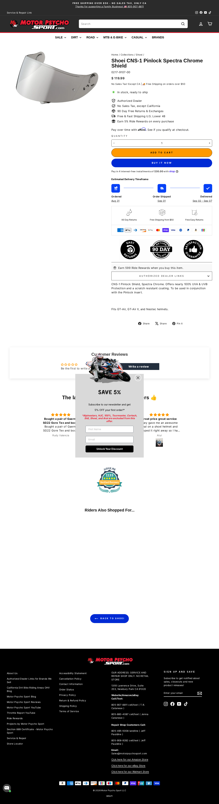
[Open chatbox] (7, 788)
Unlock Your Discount (109, 448)
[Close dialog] (138, 378)
